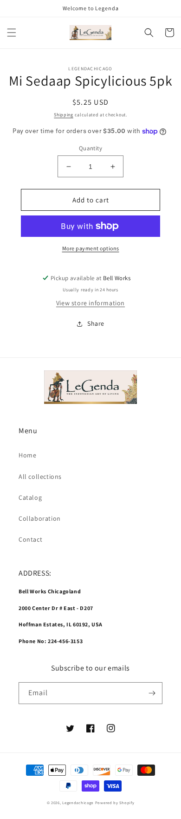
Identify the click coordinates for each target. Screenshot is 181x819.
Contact (30, 539)
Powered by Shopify (115, 802)
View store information (90, 303)
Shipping (63, 115)
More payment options (90, 248)
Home (27, 455)
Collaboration (40, 518)
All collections (40, 476)
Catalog (30, 497)
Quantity (90, 148)
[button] (11, 32)
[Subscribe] (152, 693)
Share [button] (95, 323)
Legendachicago (78, 802)
